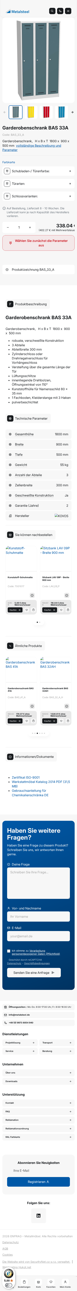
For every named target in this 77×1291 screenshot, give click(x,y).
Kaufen (13, 610)
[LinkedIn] (38, 1215)
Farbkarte (8, 162)
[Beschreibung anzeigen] (32, 595)
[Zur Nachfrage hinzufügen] (33, 609)
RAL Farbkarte (13, 1137)
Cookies (7, 1254)
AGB (5, 1248)
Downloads (11, 1081)
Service (9, 1051)
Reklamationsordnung (17, 1128)
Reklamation (12, 1120)
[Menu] (68, 11)
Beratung (47, 1051)
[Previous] (4, 112)
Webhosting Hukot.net (16, 1267)
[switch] (8, 1285)
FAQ (8, 1111)
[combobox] (39, 171)
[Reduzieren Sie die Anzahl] (7, 227)
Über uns (10, 1072)
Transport (47, 1042)
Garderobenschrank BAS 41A (21, 689)
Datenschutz (14, 963)
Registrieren (37, 1182)
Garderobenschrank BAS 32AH (55, 689)
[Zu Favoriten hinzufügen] (26, 609)
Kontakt (10, 1102)
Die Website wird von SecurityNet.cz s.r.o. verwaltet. (36, 1261)
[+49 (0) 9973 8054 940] (60, 11)
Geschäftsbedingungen (37, 963)
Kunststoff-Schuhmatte (20, 577)
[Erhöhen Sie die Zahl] (30, 227)
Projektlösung (13, 1042)
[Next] (72, 112)
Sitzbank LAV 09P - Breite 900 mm (55, 578)
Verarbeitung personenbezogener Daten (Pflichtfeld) (36, 952)
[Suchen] (52, 11)
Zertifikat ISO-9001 (25, 777)
